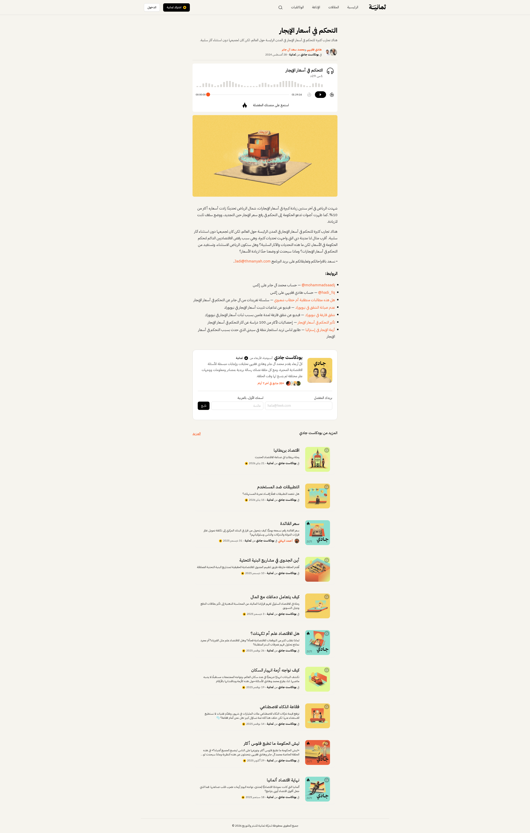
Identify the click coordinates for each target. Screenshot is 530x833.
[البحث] (280, 7)
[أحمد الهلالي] (296, 540)
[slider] (208, 94)
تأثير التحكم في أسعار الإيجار (316, 322)
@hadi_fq (326, 292)
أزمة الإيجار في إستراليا (320, 329)
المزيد (197, 434)
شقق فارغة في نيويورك (320, 315)
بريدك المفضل (323, 398)
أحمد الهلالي (285, 541)
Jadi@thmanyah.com (252, 261)
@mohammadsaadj (318, 285)
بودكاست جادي (310, 54)
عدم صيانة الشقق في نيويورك (315, 307)
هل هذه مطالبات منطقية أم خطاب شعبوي (304, 300)
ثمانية (292, 54)
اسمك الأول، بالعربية (250, 398)
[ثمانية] (377, 7)
